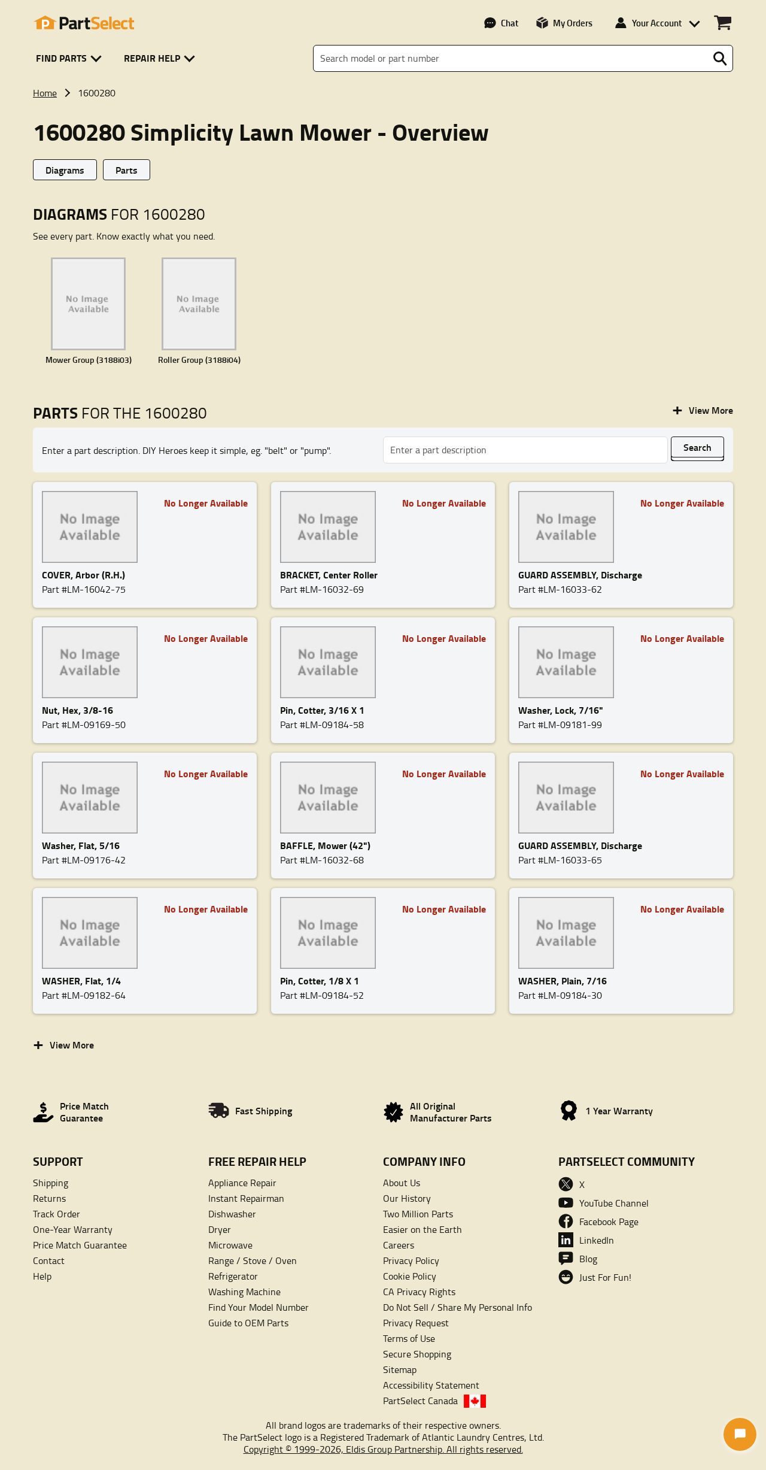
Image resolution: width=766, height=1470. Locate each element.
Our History (407, 1198)
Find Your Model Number (258, 1307)
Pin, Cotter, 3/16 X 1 (322, 710)
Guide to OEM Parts (248, 1322)
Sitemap (400, 1369)
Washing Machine (244, 1291)
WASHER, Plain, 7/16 (562, 980)
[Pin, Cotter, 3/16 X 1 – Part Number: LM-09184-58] (331, 662)
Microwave (230, 1244)
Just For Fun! (605, 1277)
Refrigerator (233, 1276)
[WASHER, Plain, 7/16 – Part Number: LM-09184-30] (569, 933)
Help (42, 1276)
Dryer (219, 1229)
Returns (49, 1198)
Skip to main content (383, 30)
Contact (49, 1260)
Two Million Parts (418, 1213)
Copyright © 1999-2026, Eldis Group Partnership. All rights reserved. (383, 1449)
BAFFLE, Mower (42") (325, 845)
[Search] (720, 59)
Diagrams (64, 170)
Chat (509, 22)
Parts (126, 170)
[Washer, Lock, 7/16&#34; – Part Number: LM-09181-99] (569, 662)
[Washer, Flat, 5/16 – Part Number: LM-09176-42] (93, 797)
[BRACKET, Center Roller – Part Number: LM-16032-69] (331, 527)
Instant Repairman (246, 1198)
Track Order (56, 1213)
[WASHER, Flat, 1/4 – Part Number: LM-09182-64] (93, 933)
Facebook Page (609, 1221)
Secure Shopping (417, 1353)
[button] (71, 58)
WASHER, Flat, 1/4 (81, 980)
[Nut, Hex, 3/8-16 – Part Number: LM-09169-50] (93, 662)
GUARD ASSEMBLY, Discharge (580, 574)
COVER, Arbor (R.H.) (83, 574)
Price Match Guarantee (80, 1244)
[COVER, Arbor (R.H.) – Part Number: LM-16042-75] (93, 527)
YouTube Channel (614, 1203)
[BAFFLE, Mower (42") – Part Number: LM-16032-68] (331, 797)
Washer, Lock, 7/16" (560, 710)
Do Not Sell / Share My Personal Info (457, 1307)
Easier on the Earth (422, 1229)
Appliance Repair (242, 1182)
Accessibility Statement (431, 1385)
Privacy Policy (411, 1260)
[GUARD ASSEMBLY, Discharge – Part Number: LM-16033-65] (569, 797)
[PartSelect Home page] (84, 23)
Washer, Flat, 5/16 (81, 845)
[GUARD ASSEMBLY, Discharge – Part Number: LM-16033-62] (569, 527)
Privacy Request (416, 1322)
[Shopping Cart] (722, 23)
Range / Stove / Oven (252, 1260)
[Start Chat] (740, 1434)
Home (45, 93)
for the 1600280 (120, 412)
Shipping (50, 1182)
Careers (398, 1244)
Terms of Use (409, 1338)
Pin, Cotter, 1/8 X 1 (319, 980)
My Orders (572, 22)
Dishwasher (232, 1213)
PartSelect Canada (420, 1401)
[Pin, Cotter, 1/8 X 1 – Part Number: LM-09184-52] (331, 933)
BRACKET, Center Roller (329, 574)
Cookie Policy (409, 1276)
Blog (588, 1258)
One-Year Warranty (73, 1229)
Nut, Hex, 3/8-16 (77, 710)
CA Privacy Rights (419, 1291)
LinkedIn (596, 1240)
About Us (401, 1182)
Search (697, 447)
